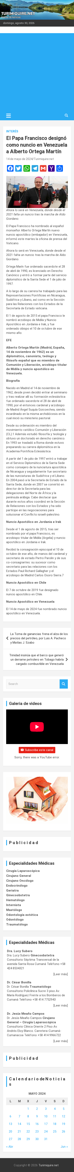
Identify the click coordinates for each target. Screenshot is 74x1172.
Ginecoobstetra (18, 895)
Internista (13, 905)
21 (19, 1131)
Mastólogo (14, 910)
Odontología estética (22, 915)
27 (10, 1139)
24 (45, 1131)
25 (54, 1131)
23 (37, 1131)
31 (45, 1139)
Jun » (64, 1146)
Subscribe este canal (39, 750)
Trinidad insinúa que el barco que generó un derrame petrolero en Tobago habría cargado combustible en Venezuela (36, 659)
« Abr (9, 1146)
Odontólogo (15, 919)
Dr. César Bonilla (19, 982)
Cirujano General (18, 876)
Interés (12, 131)
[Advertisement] (37, 72)
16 (37, 1124)
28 (19, 1139)
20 (10, 1131)
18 (54, 1124)
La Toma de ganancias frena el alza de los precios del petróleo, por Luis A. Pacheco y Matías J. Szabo (39, 638)
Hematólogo (15, 900)
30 (37, 1139)
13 (10, 1124)
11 (54, 1116)
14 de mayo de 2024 (19, 159)
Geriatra (12, 890)
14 (19, 1124)
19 (63, 1124)
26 (63, 1131)
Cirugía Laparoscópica (23, 871)
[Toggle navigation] (8, 115)
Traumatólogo (17, 924)
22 (28, 1131)
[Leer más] (60, 974)
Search (64, 684)
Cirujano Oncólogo (20, 881)
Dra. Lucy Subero (19, 951)
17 (45, 1124)
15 (28, 1124)
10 (45, 1116)
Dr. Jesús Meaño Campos (25, 1014)
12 (63, 1116)
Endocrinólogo (17, 885)
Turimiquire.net (44, 159)
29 (28, 1139)
